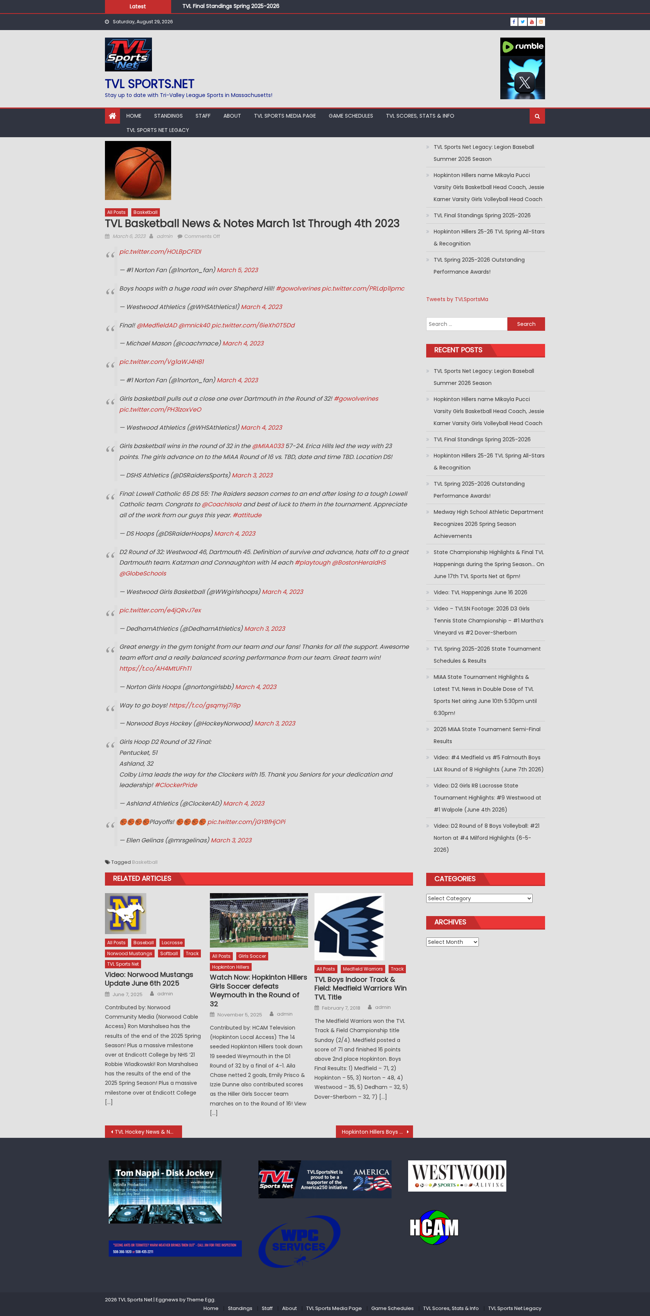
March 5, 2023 (237, 270)
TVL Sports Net (123, 964)
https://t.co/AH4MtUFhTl (155, 668)
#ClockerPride (176, 785)
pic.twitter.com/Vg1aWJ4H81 (161, 361)
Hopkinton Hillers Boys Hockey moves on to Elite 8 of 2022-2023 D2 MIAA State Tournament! (377, 1132)
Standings (168, 116)
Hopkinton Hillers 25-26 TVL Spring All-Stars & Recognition (489, 237)
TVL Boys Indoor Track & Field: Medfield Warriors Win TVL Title (360, 988)
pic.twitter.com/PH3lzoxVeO (160, 409)
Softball (169, 953)
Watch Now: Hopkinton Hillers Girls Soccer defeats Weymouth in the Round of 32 (258, 990)
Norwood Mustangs (129, 953)
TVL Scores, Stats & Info (420, 116)
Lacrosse (172, 942)
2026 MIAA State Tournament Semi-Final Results (487, 735)
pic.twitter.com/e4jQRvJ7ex (160, 610)
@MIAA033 (268, 446)
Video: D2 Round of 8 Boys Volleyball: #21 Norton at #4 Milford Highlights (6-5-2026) (486, 838)
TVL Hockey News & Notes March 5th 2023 (148, 1132)
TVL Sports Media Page (285, 116)
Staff (203, 116)
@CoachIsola (221, 504)
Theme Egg (200, 1299)
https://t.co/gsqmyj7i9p (204, 705)
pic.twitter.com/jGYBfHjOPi (246, 822)
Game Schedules (351, 116)
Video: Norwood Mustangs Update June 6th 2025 (149, 979)
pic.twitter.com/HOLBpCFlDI (160, 251)
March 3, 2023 (252, 475)
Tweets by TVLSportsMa (457, 299)
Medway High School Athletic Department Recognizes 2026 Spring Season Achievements (489, 524)
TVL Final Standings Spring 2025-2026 (230, 5)
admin (164, 236)
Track (192, 953)
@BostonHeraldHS (359, 562)
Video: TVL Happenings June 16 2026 (480, 592)
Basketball (146, 212)
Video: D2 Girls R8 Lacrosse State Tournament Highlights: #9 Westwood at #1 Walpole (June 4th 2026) (487, 797)
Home (133, 116)
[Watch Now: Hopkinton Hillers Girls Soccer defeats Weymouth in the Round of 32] (259, 920)
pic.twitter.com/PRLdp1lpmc (363, 288)
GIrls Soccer (252, 956)
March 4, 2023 (261, 307)
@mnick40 (194, 325)
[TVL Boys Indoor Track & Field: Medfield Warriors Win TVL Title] (363, 926)
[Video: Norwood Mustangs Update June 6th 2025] (154, 913)
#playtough (312, 562)
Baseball (144, 942)
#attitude (246, 515)
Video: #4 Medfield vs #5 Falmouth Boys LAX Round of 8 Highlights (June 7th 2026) (489, 763)
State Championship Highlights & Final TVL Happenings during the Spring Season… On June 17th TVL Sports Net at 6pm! (489, 564)
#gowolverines (298, 288)
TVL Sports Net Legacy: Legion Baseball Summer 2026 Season (484, 153)
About (232, 116)
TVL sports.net (149, 83)
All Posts (116, 212)
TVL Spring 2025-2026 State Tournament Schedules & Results (487, 655)
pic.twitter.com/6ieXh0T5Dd (253, 325)
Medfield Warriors (363, 969)
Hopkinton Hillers (230, 967)
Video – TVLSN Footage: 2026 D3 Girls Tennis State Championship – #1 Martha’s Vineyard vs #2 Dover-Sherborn (489, 620)
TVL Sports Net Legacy (157, 130)
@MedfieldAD (157, 325)
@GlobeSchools (142, 573)
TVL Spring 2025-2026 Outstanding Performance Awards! (479, 266)
